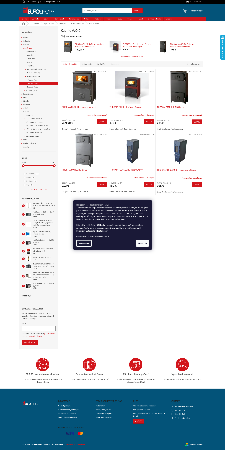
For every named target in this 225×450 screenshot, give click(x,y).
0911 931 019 (180, 410)
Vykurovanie (31, 51)
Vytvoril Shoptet (196, 444)
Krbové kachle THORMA (36, 69)
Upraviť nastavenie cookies (75, 444)
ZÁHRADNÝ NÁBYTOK (34, 133)
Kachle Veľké (33, 83)
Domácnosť (27, 48)
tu (108, 236)
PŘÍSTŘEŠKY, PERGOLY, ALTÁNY (38, 129)
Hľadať (137, 10)
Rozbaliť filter (37, 190)
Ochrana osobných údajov (68, 410)
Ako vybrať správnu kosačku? (144, 406)
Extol (25, 140)
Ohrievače (31, 59)
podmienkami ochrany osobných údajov (38, 335)
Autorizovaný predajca (104, 417)
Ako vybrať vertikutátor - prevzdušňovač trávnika (149, 414)
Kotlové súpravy (33, 73)
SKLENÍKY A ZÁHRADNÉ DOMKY (37, 125)
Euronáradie (28, 94)
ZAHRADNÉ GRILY (32, 136)
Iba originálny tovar (103, 410)
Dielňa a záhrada (29, 143)
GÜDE (25, 108)
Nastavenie (84, 243)
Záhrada (26, 41)
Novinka (31, 181)
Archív (138, 421)
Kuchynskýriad (31, 90)
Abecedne (115, 64)
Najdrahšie (101, 64)
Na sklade (31, 173)
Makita (26, 97)
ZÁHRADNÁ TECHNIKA (34, 122)
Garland (26, 111)
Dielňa (25, 37)
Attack (29, 62)
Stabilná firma (101, 406)
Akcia (30, 177)
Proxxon (26, 104)
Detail (102, 122)
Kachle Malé (32, 80)
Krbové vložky (33, 87)
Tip (29, 185)
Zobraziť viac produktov (130, 56)
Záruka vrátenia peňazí (104, 413)
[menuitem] (24, 19)
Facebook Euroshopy (183, 418)
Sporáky (30, 55)
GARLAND (29, 115)
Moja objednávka (64, 406)
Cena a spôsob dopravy (67, 417)
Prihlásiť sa (29, 342)
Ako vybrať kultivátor (141, 410)
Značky (26, 147)
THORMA (30, 66)
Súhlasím (142, 243)
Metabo (26, 101)
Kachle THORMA (33, 76)
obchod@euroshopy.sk (184, 406)
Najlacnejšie (87, 64)
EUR (188, 2)
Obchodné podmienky (67, 413)
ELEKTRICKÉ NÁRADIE (34, 119)
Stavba (26, 44)
